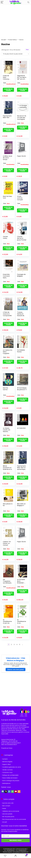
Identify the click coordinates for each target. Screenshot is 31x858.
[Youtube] (15, 791)
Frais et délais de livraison (9, 778)
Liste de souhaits (7, 814)
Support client (6, 764)
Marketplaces (6, 783)
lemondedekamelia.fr (11, 744)
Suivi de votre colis (7, 803)
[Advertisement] (15, 21)
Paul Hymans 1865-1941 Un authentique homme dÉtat (21, 468)
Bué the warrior (5, 389)
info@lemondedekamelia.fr (13, 743)
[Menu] (2, 2)
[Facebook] (2, 791)
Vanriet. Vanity (5, 237)
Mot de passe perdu (8, 816)
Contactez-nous (7, 772)
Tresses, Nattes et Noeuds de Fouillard (20, 314)
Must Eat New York (7, 197)
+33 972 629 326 (12, 741)
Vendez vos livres (7, 770)
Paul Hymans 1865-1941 (7, 117)
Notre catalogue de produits (10, 780)
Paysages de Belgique (21, 275)
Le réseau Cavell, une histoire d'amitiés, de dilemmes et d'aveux (7, 432)
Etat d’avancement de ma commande (14, 819)
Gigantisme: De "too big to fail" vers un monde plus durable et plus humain (21, 80)
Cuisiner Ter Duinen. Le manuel (7, 543)
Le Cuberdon (21, 428)
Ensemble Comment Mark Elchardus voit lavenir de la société (7, 278)
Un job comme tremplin (20, 198)
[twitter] (6, 791)
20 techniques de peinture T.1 (22, 389)
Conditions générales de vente (11, 767)
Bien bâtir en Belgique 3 (21, 504)
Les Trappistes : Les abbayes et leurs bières (7, 582)
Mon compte (6, 806)
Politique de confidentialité (10, 775)
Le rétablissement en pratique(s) (21, 622)
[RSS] (19, 791)
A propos (5, 759)
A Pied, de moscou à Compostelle (7, 314)
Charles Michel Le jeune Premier (21, 238)
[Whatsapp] (12, 791)
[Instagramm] (9, 791)
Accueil (3, 40)
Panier (4, 808)
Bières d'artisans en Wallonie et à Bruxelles (7, 468)
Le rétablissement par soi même (7, 622)
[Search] (28, 2)
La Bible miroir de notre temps (7, 157)
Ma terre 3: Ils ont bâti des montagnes (21, 117)
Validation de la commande (10, 811)
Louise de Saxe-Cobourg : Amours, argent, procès (6, 80)
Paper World (21, 156)
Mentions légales (7, 761)
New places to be (7, 504)
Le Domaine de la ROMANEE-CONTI (21, 582)
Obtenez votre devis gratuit (15, 669)
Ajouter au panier (8, 89)
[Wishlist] (5, 856)
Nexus (10, 748)
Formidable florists (21, 351)
